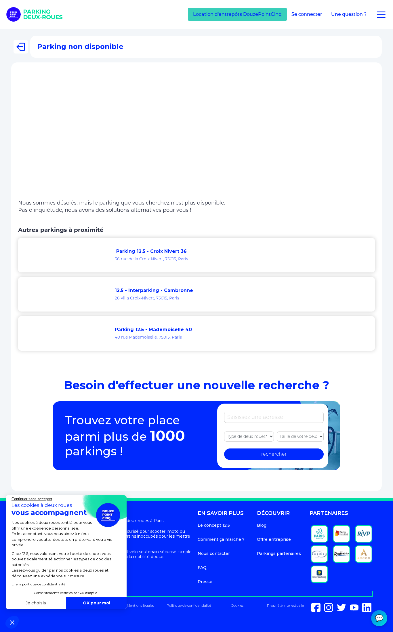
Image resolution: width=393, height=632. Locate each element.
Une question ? (349, 14)
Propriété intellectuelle (285, 605)
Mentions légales (140, 605)
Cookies (237, 605)
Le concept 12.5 (214, 525)
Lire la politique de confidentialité (38, 584)
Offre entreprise (274, 539)
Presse (205, 581)
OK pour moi (96, 603)
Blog (261, 525)
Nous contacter (214, 553)
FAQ (202, 567)
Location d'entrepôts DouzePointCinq (237, 14)
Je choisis (36, 603)
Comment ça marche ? (221, 539)
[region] (196, 135)
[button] (12, 622)
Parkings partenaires (279, 553)
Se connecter (306, 14)
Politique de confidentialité (189, 605)
